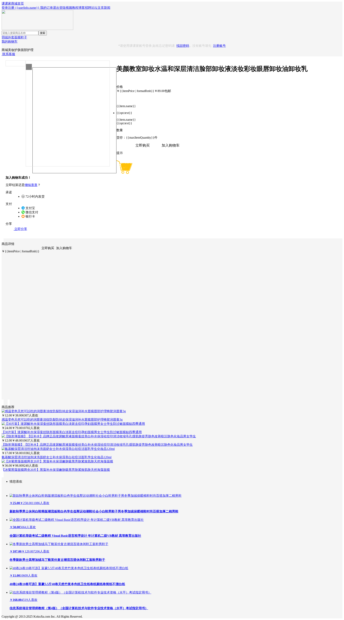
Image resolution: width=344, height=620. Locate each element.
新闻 (107, 7)
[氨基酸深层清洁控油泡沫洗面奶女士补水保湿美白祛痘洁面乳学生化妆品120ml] (58, 449)
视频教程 (72, 7)
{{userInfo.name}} (27, 7)
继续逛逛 (31, 185)
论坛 (94, 7)
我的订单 (46, 7)
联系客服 (8, 54)
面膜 (17, 37)
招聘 (88, 7)
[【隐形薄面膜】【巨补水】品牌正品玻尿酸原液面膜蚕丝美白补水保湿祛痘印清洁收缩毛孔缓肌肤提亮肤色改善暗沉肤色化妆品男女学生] (99, 436)
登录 (5, 7)
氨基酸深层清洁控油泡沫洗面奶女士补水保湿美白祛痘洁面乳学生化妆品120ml (56, 457)
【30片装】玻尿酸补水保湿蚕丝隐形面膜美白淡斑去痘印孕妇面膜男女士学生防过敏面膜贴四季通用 (72, 432)
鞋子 (24, 37)
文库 (101, 7)
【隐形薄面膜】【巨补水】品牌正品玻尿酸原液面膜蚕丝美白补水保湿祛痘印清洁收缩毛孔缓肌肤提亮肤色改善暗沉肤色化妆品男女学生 (97, 444)
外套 (11, 37)
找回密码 (182, 45)
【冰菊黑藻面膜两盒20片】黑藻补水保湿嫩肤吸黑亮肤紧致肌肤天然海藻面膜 (56, 469)
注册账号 (219, 45)
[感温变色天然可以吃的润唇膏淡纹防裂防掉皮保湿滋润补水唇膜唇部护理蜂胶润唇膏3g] (64, 411)
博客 (81, 7)
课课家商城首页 (13, 3)
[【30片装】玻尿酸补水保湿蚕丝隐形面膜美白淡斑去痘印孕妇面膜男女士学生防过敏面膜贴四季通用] (73, 423)
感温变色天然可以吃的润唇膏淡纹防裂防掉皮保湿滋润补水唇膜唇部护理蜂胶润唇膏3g (62, 419)
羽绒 (5, 37)
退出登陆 (59, 7)
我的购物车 (10, 41)
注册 (11, 7)
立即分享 (20, 229)
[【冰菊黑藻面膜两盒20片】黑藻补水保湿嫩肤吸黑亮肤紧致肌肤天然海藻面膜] (57, 461)
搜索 (42, 32)
